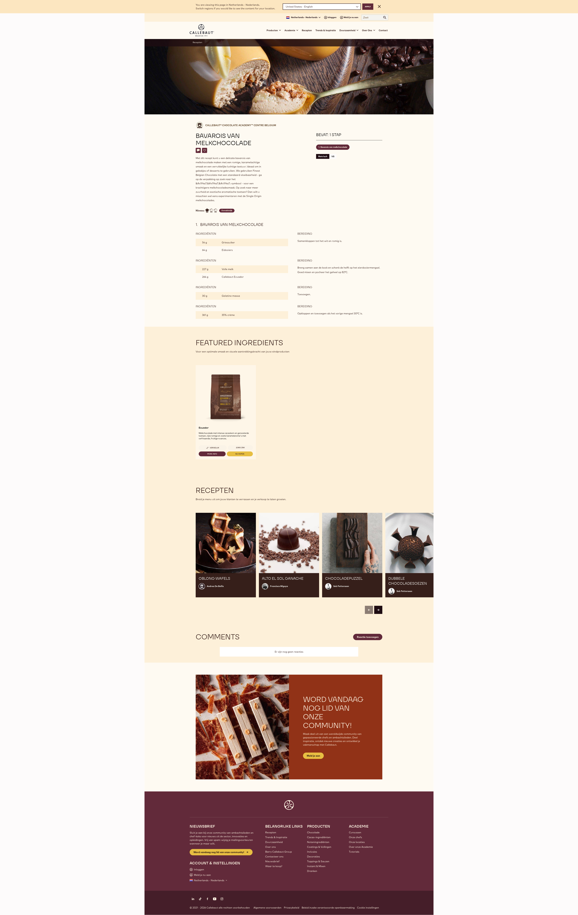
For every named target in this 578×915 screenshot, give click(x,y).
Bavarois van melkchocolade (333, 147)
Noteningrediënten (318, 842)
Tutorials (354, 851)
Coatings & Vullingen (319, 846)
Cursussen (355, 832)
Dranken (312, 871)
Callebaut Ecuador (233, 276)
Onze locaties (357, 842)
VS (332, 156)
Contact (383, 30)
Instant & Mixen (316, 866)
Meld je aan (313, 755)
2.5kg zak (240, 447)
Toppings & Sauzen (318, 861)
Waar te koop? (273, 866)
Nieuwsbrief (272, 861)
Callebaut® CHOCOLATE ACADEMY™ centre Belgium (240, 125)
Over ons (270, 846)
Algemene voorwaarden (267, 907)
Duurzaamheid (274, 842)
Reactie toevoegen (368, 636)
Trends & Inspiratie (325, 30)
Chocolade (313, 832)
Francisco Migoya (279, 586)
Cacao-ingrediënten (319, 837)
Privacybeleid (291, 907)
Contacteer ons (274, 856)
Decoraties (313, 856)
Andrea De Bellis (215, 586)
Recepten (307, 30)
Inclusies (312, 851)
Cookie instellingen (368, 907)
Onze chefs (355, 837)
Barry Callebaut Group (278, 851)
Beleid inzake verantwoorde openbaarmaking (328, 907)
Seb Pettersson (341, 586)
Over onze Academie (361, 846)
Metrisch (322, 156)
